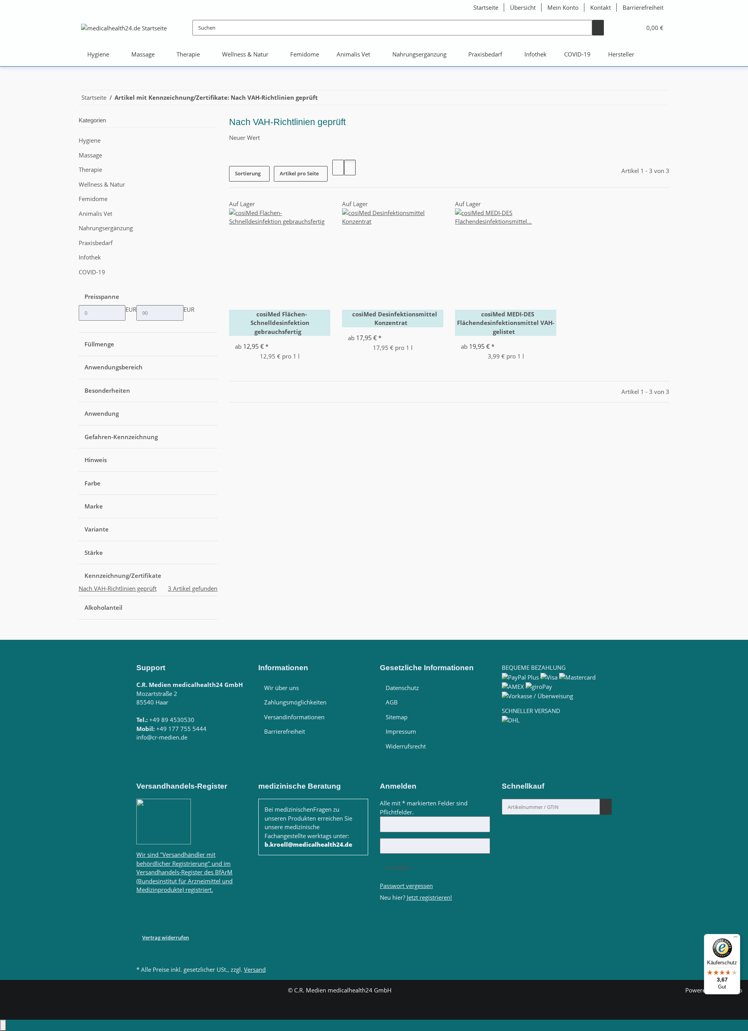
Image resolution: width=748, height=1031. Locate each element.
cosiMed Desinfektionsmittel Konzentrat (394, 318)
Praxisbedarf (96, 243)
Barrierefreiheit (643, 7)
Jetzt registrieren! (429, 897)
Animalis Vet (95, 213)
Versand (255, 969)
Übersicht (523, 7)
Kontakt (600, 7)
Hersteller (621, 54)
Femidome (93, 199)
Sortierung (248, 173)
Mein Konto (563, 7)
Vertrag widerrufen (165, 937)
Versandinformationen (294, 717)
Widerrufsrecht (406, 746)
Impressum (401, 731)
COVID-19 (92, 272)
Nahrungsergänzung (106, 228)
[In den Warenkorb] (606, 806)
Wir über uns (281, 688)
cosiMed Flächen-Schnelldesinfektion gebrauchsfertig (280, 322)
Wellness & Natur (102, 184)
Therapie (90, 169)
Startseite (485, 7)
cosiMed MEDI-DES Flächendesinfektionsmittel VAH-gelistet (505, 322)
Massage (90, 155)
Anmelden (398, 867)
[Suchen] (598, 27)
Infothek (90, 257)
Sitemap (397, 717)
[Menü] (735, 938)
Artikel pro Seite (299, 173)
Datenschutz (402, 688)
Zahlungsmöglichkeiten (295, 702)
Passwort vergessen (406, 886)
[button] (621, 28)
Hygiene (90, 140)
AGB (392, 702)
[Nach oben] (3, 1025)
